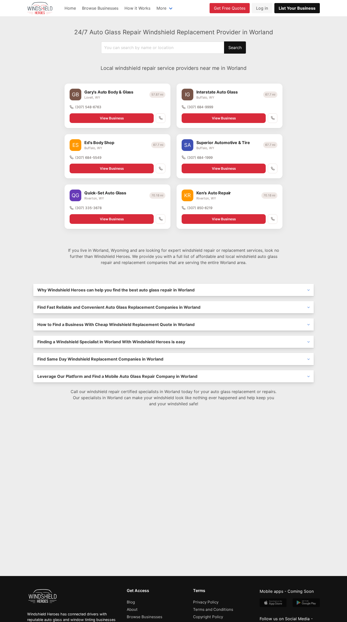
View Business (112, 118)
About (132, 609)
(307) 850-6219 (199, 208)
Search (235, 47)
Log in (262, 8)
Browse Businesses (100, 8)
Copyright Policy (208, 616)
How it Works (137, 8)
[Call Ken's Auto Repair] (272, 219)
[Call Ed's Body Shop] (160, 168)
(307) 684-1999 (200, 158)
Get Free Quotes (229, 8)
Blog (131, 602)
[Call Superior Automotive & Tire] (272, 168)
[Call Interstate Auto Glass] (272, 118)
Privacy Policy (205, 602)
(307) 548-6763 (88, 107)
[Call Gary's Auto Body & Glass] (160, 118)
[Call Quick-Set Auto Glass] (160, 219)
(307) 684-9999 (200, 107)
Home (70, 8)
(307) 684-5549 (88, 158)
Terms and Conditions (213, 609)
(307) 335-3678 (88, 208)
